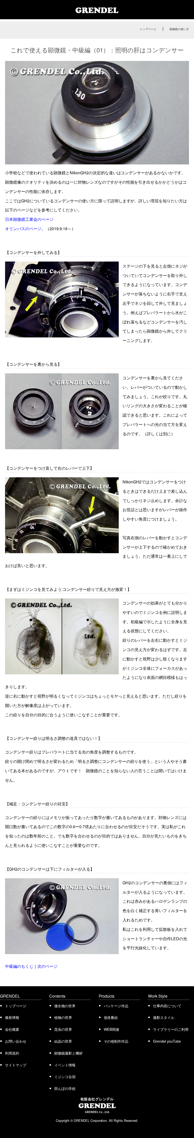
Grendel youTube (167, 1041)
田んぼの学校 (65, 1088)
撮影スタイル (163, 1017)
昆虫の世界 (63, 1029)
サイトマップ (15, 1064)
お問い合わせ (15, 1041)
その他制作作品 (116, 1041)
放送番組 (111, 1017)
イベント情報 (65, 1064)
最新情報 (12, 1017)
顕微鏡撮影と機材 (68, 1053)
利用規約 (12, 1053)
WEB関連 (111, 1029)
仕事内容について (167, 1005)
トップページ (148, 29)
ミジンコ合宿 (65, 1076)
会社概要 (12, 1029)
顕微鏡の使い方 (179, 29)
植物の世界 (63, 1017)
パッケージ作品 (116, 1005)
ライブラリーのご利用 (170, 1029)
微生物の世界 (65, 1005)
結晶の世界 (63, 1041)
